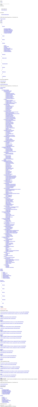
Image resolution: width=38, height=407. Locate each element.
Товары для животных (9, 251)
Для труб (7, 134)
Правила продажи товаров (7, 275)
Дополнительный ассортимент (9, 246)
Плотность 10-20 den (9, 148)
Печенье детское (8, 214)
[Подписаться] (10, 405)
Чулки (5, 159)
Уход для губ (8, 173)
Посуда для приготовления (10, 257)
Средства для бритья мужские (10, 185)
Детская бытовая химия (8, 90)
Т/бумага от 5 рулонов (9, 236)
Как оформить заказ (7, 48)
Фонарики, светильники (10, 267)
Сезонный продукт (7, 180)
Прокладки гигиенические (10, 224)
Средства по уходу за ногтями (10, 207)
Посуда (5, 256)
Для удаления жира (9, 145)
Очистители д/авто (9, 239)
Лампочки (7, 266)
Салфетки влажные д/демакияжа (11, 231)
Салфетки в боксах (9, 228)
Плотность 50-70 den (9, 150)
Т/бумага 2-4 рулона (9, 235)
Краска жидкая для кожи (10, 122)
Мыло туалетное (8, 203)
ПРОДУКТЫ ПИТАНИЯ (8, 31)
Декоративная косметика (8, 161)
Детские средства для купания (11, 177)
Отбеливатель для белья (9, 115)
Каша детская (8, 213)
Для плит (7, 143)
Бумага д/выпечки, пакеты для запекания (12, 259)
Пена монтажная (8, 248)
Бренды (1, 269)
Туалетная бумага (7, 233)
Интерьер (5, 252)
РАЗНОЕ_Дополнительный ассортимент (12, 250)
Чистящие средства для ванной (9, 130)
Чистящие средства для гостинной (9, 136)
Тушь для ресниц (8, 172)
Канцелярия (6, 254)
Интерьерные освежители (10, 93)
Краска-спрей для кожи (9, 123)
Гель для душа (8, 198)
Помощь (1, 270)
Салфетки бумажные (7, 226)
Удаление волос (6, 183)
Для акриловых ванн (9, 131)
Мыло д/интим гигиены (10, 201)
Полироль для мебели (9, 139)
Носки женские (8, 155)
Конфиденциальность (7, 50)
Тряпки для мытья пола (9, 243)
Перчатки (7, 242)
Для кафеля (8, 142)
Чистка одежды (8, 244)
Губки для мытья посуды (10, 260)
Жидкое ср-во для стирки (10, 112)
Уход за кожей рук (9, 196)
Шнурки (7, 128)
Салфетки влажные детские (10, 222)
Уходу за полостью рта (7, 208)
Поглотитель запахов (9, 97)
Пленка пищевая (8, 263)
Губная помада (8, 164)
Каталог (1, 88)
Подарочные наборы (9, 181)
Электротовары (6, 264)
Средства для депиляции (10, 186)
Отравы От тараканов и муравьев (11, 102)
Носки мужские (8, 156)
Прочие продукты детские (10, 215)
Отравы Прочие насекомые (10, 103)
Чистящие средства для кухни (9, 141)
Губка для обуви (8, 121)
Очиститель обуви (9, 125)
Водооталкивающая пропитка (10, 120)
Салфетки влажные (7, 229)
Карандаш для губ (9, 166)
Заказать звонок (2, 18)
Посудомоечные (6, 104)
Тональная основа (9, 171)
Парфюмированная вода (10, 204)
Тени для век (8, 170)
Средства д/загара (9, 182)
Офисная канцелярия (9, 255)
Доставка (5, 47)
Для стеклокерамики (9, 144)
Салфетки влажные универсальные (11, 232)
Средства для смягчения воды (10, 117)
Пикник (7, 249)
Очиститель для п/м (9, 107)
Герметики (7, 247)
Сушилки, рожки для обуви (10, 127)
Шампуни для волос (9, 192)
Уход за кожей (6, 194)
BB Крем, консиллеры (9, 162)
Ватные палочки (8, 221)
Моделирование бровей (9, 168)
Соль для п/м (8, 109)
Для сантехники (8, 132)
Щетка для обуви (8, 129)
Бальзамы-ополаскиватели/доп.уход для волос (13, 189)
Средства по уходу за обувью (8, 119)
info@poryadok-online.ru (5, 14)
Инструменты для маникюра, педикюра (12, 206)
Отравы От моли (8, 101)
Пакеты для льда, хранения (10, 262)
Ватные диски (8, 220)
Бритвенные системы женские (11, 184)
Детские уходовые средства (10, 178)
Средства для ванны (9, 205)
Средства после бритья (9, 187)
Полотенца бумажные (9, 227)
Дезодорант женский (9, 200)
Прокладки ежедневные (10, 225)
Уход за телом (6, 197)
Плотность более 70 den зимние (11, 151)
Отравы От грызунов (9, 100)
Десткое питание (7, 212)
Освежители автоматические (10, 94)
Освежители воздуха (7, 91)
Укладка (7, 191)
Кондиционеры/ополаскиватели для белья (12, 113)
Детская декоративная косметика (11, 176)
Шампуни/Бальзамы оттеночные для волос (12, 193)
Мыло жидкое (8, 202)
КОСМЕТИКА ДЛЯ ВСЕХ (8, 30)
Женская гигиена (7, 223)
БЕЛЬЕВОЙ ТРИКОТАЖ (8, 29)
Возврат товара (6, 46)
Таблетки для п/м (8, 110)
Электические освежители (10, 98)
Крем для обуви (8, 124)
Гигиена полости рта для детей (11, 175)
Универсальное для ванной (10, 135)
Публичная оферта (7, 49)
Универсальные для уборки (10, 140)
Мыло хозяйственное (9, 114)
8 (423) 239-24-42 (3, 385)
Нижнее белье (6, 152)
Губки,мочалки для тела (9, 199)
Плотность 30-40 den (9, 149)
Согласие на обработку (7, 51)
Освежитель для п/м (9, 106)
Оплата (5, 45)
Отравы (5, 99)
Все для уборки (6, 240)
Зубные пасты (8, 210)
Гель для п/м (8, 105)
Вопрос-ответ (2, 281)
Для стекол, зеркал (9, 138)
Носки (5, 154)
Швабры (7, 245)
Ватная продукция (7, 219)
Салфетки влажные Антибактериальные (12, 230)
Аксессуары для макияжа (10, 163)
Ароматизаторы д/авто (9, 238)
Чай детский (8, 217)
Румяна (7, 169)
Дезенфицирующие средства (10, 241)
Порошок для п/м (8, 108)
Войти (1, 20)
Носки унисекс (8, 157)
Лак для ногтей (8, 167)
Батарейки (7, 265)
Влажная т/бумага (9, 234)
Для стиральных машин (9, 133)
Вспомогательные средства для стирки (12, 111)
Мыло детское (8, 179)
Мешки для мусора (9, 261)
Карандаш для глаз (9, 165)
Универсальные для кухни (10, 146)
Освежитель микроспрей (10, 96)
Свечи (7, 253)
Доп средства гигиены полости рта (11, 209)
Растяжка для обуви (9, 126)
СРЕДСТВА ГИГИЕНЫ (8, 32)
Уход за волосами (7, 188)
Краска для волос (8, 190)
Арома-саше (8, 92)
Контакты (1, 280)
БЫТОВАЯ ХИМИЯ (7, 28)
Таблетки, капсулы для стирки (11, 118)
